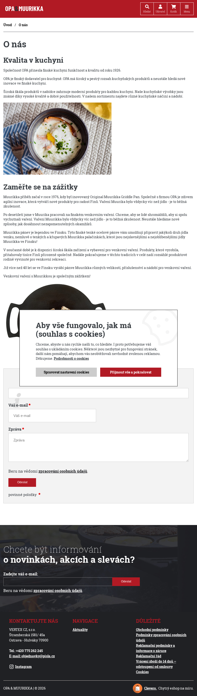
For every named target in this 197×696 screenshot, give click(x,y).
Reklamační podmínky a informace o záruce (155, 648)
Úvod (7, 25)
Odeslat (22, 482)
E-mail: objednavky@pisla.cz (32, 656)
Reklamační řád (148, 656)
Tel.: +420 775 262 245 (26, 650)
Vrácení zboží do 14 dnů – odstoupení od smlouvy (156, 664)
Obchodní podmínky (152, 629)
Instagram (23, 666)
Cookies (142, 672)
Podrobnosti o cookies (71, 358)
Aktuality (80, 629)
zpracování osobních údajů (62, 471)
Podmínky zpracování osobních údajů (161, 637)
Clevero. (150, 688)
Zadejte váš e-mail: (20, 574)
